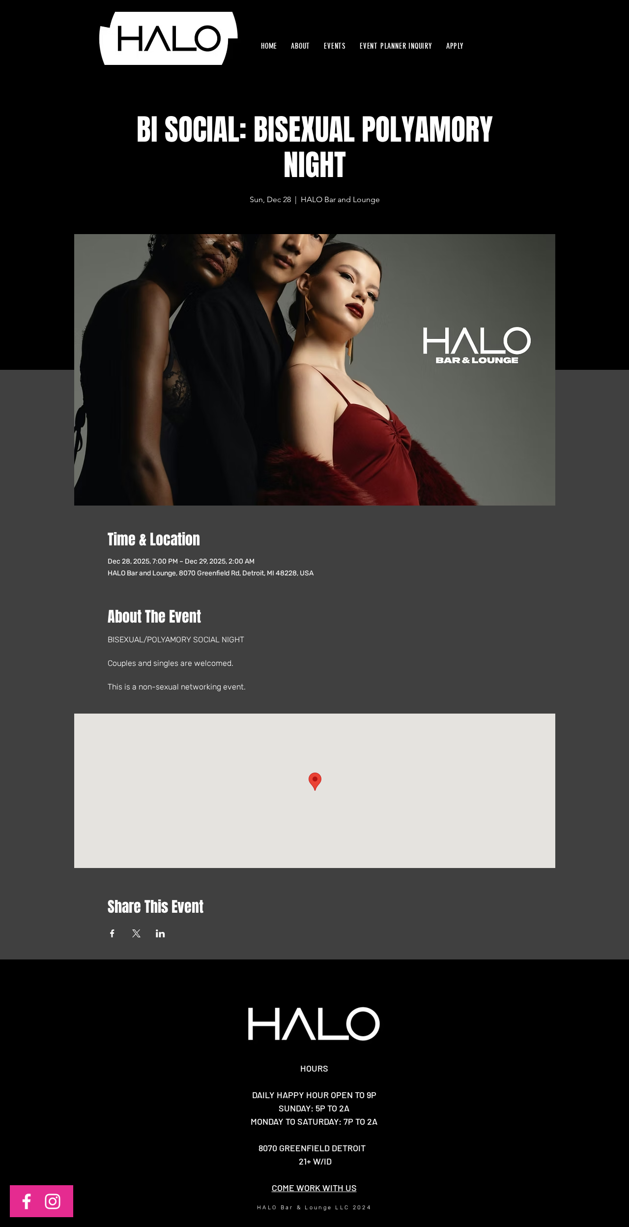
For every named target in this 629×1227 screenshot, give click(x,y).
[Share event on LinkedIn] (160, 933)
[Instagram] (52, 1201)
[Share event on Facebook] (112, 933)
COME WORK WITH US (314, 1187)
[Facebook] (26, 1201)
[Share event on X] (136, 933)
